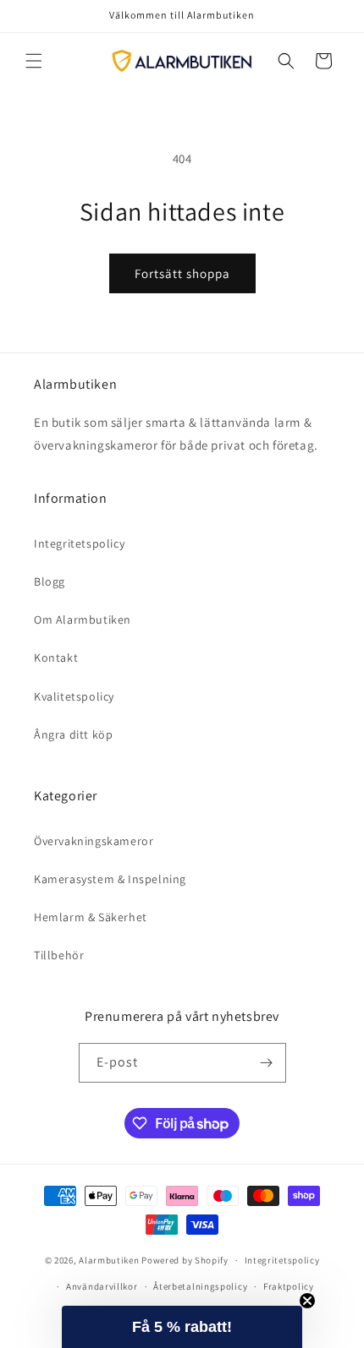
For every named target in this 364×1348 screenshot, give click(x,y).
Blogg (49, 581)
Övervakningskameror (93, 841)
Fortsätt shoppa (182, 273)
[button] (33, 60)
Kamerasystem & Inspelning (110, 879)
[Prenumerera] (266, 1063)
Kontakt (56, 657)
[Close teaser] (307, 1300)
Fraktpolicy (288, 1286)
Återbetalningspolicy (200, 1286)
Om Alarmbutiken (82, 619)
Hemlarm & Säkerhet (90, 917)
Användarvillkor (102, 1286)
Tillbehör (59, 955)
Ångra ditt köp (73, 734)
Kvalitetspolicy (74, 696)
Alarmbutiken (109, 1260)
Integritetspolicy (79, 543)
